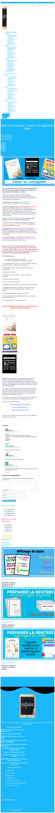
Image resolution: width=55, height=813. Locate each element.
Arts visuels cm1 (12, 47)
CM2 (7, 59)
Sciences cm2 (12, 69)
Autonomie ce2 (12, 36)
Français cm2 (11, 65)
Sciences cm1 (12, 57)
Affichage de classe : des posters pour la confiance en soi (9, 584)
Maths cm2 (11, 68)
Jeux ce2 (10, 41)
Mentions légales (8, 806)
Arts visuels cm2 (12, 60)
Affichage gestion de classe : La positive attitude (9, 667)
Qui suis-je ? (10, 71)
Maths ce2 (11, 42)
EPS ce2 (10, 38)
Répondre (7, 442)
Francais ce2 (11, 39)
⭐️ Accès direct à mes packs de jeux (44, 2)
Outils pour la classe (27, 132)
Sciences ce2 (11, 44)
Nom (4, 492)
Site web (4, 497)
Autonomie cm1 (12, 48)
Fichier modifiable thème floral (20, 410)
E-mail (4, 495)
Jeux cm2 (10, 66)
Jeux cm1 (10, 56)
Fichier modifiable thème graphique (20, 404)
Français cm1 (11, 53)
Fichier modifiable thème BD (20, 407)
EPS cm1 (10, 51)
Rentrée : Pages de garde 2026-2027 (8, 625)
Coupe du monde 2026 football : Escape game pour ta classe (14, 763)
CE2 (7, 33)
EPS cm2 (10, 63)
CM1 (7, 45)
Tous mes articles (11, 32)
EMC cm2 (10, 62)
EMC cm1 (10, 50)
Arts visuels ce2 (12, 35)
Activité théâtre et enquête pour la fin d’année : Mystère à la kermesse (14, 759)
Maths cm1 (11, 54)
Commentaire (5, 490)
